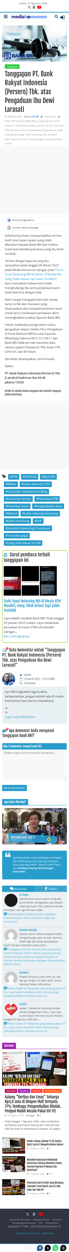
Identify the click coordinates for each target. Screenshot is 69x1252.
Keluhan (37, 1090)
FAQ (41, 1222)
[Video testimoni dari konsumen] (34, 826)
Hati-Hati (11, 1090)
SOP (44, 134)
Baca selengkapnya (17, 636)
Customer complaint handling (19, 125)
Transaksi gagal (36, 139)
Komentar (21, 889)
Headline (24, 1090)
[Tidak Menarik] (7, 712)
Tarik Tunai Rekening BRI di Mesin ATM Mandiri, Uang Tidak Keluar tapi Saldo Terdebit (34, 274)
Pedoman (57, 1219)
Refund (52, 130)
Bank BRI (31, 116)
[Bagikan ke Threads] (63, 1248)
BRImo (34, 120)
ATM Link (15, 120)
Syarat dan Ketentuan (20, 1219)
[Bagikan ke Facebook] (40, 1248)
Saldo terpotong (33, 134)
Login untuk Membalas (20, 717)
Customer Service (44, 125)
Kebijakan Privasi (41, 1219)
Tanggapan (12, 66)
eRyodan (23, 972)
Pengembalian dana (38, 130)
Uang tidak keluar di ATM (24, 543)
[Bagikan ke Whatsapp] (56, 1248)
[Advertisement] (34, 180)
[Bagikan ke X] (48, 1248)
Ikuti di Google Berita (23, 220)
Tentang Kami (52, 1222)
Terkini (52, 889)
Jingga (32, 1115)
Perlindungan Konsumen (24, 1222)
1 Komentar (50, 116)
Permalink (29, 683)
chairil (22, 1004)
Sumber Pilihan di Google (25, 227)
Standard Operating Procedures (28, 528)
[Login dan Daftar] (62, 17)
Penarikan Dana (19, 130)
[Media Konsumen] (29, 17)
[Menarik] (7, 708)
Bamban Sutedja (28, 930)
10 (51, 1173)
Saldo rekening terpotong (41, 513)
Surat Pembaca (52, 1090)
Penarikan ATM (48, 499)
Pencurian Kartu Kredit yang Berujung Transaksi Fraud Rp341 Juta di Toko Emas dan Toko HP (45, 1186)
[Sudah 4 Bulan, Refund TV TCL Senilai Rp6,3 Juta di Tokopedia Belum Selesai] (13, 1139)
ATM (7, 120)
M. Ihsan (23, 895)
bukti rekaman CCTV (49, 120)
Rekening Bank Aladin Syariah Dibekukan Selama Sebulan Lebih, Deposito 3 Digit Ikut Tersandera (30, 917)
